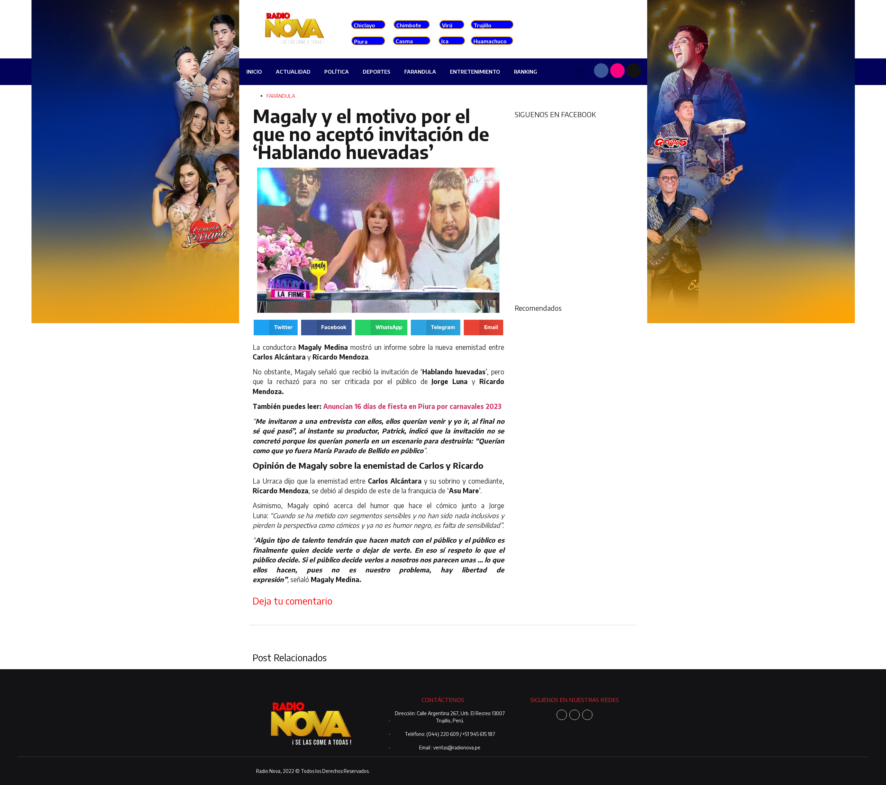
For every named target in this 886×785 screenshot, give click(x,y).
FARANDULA (420, 71)
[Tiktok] (633, 70)
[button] (579, 72)
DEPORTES (376, 71)
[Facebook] (601, 70)
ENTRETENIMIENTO (475, 71)
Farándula (280, 96)
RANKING (525, 71)
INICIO (254, 71)
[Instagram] (617, 70)
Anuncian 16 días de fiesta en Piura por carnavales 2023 (412, 406)
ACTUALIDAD (293, 71)
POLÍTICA (336, 71)
